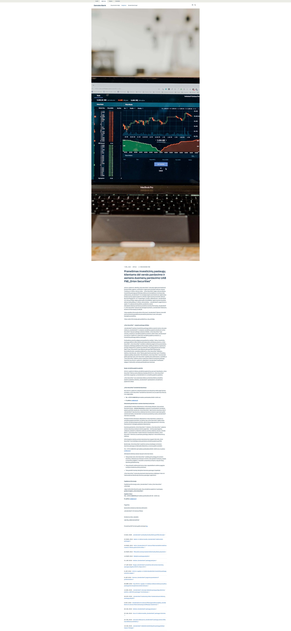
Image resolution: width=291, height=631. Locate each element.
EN (192, 5)
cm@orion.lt (134, 400)
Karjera (110, 1)
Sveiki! (96, 1)
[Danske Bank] (100, 5)
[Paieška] (195, 5)
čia (147, 526)
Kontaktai (117, 1)
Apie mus (104, 1)
